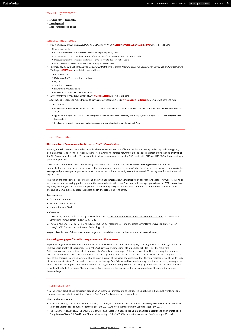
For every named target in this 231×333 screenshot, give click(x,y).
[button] (228, 3)
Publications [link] (162, 3)
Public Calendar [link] (179, 3)
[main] (115, 13)
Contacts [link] (219, 3)
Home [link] (150, 3)
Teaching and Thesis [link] (199, 3)
